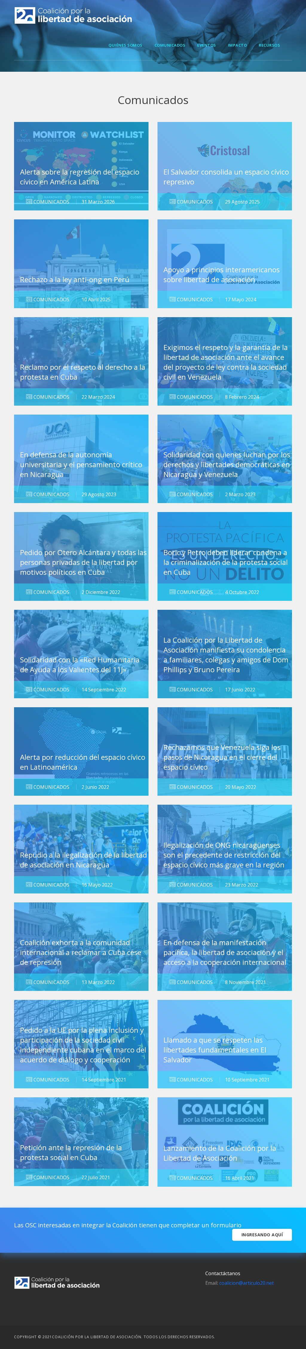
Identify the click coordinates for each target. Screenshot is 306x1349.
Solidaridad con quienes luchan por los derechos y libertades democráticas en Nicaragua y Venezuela (226, 464)
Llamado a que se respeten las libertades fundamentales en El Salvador (214, 1049)
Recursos (269, 45)
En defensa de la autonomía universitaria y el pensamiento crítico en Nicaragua (81, 464)
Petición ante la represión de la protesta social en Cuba (71, 1152)
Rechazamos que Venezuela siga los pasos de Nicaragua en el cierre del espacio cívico (222, 757)
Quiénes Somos (125, 45)
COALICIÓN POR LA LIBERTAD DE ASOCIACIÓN (96, 1336)
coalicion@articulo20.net (246, 1283)
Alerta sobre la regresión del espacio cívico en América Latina (79, 177)
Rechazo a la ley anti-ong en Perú (74, 279)
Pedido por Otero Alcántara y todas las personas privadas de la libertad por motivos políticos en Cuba (83, 562)
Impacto (237, 45)
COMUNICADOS (50, 201)
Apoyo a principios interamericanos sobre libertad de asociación (221, 274)
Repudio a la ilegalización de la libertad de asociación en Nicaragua (83, 860)
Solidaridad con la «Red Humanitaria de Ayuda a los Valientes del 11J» (80, 664)
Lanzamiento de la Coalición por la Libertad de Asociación (219, 1153)
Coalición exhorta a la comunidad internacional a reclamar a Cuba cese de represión (80, 952)
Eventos (206, 45)
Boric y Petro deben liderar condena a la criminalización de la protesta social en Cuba (225, 562)
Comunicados (170, 45)
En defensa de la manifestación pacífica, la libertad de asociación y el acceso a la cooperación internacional (224, 952)
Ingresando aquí (262, 1235)
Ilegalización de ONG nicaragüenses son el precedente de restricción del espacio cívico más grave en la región (223, 855)
